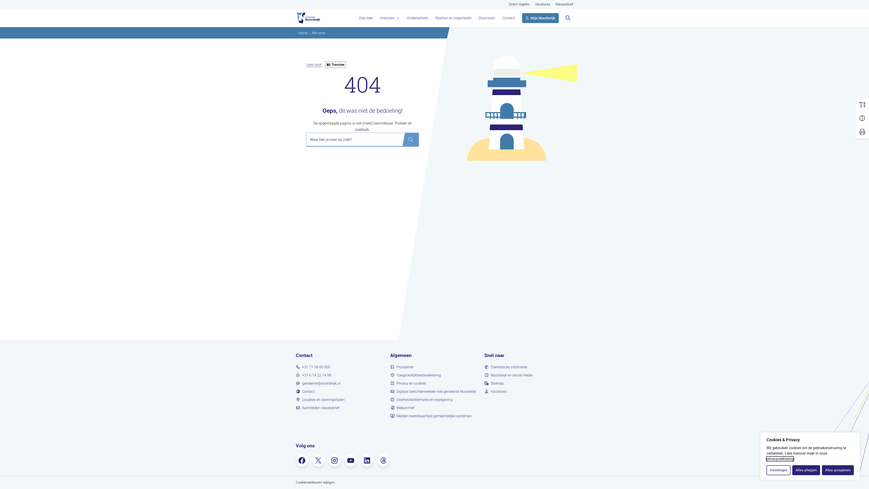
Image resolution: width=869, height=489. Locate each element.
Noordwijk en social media (512, 375)
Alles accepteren (837, 470)
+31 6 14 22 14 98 (316, 375)
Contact (508, 18)
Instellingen (778, 470)
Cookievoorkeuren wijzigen (315, 482)
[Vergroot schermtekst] (862, 104)
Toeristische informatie (509, 367)
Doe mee (366, 18)
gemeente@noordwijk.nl (321, 383)
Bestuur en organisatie (453, 18)
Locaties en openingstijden (323, 400)
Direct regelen (519, 4)
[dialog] (810, 456)
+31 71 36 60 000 (316, 367)
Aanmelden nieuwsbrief (320, 408)
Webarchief (405, 408)
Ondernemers (417, 18)
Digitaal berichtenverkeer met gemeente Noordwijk (436, 391)
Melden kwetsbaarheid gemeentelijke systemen (434, 416)
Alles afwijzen (806, 470)
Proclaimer (405, 367)
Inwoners (387, 18)
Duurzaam (487, 18)
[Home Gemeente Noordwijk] (308, 18)
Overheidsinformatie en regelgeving (424, 400)
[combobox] (362, 139)
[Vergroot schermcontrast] (862, 118)
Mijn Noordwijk (542, 18)
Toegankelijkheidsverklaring (418, 375)
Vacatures (542, 4)
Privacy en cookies (411, 383)
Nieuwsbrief (564, 4)
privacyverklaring (780, 459)
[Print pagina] (862, 132)
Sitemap (497, 383)
